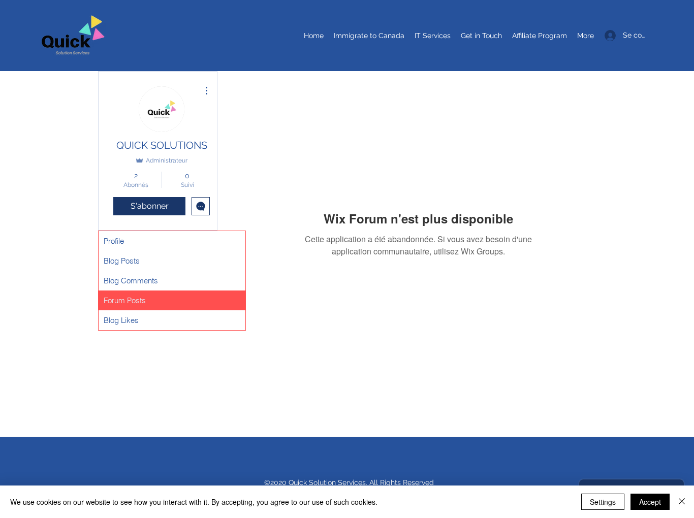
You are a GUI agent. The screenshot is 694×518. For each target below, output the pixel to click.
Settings (603, 502)
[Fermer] (682, 502)
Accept (650, 502)
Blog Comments (131, 280)
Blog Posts (122, 261)
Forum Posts (125, 300)
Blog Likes (121, 320)
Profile (114, 241)
